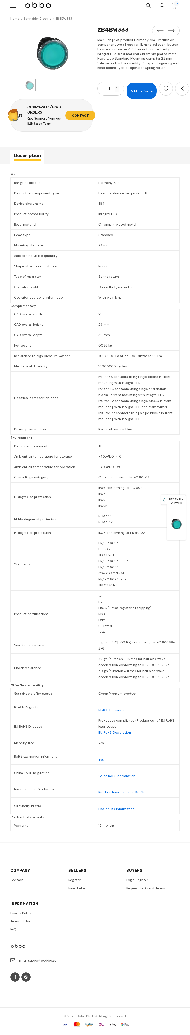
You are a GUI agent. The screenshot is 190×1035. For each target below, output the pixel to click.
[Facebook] (15, 977)
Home (14, 18)
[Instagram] (26, 977)
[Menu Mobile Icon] (13, 6)
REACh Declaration (112, 710)
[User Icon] (162, 5)
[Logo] (38, 6)
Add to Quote (142, 91)
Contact (80, 115)
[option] (51, 51)
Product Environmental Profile (121, 792)
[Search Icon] (148, 5)
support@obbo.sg (42, 960)
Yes (101, 759)
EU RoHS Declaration (114, 732)
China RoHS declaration (116, 776)
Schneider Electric (37, 18)
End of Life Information (116, 809)
